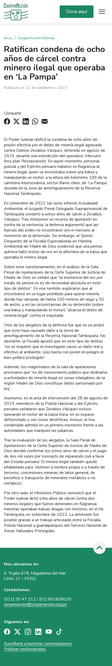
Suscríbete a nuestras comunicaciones (38, 644)
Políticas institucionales (25, 649)
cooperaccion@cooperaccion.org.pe (35, 604)
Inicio (8, 38)
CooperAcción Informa (36, 38)
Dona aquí (76, 11)
